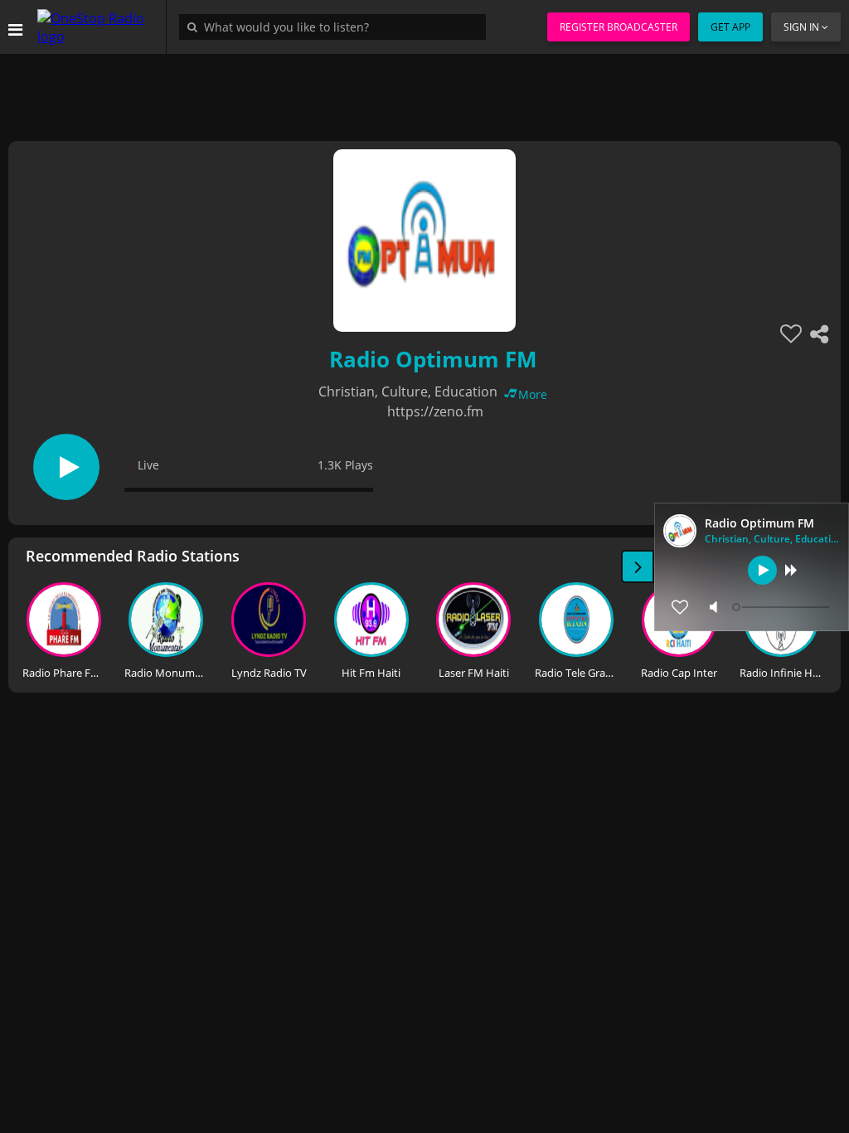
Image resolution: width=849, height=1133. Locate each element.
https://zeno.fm (435, 411)
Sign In (801, 27)
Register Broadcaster (618, 27)
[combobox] (336, 26)
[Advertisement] (424, 91)
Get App (730, 27)
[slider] (783, 607)
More (532, 394)
